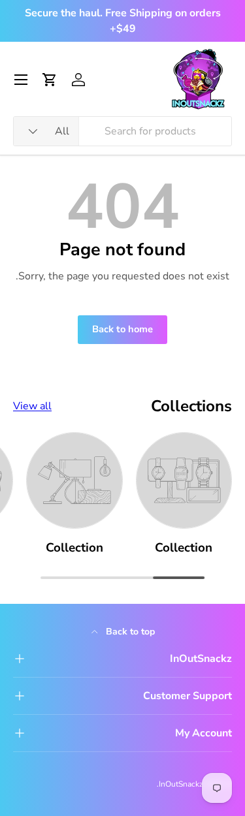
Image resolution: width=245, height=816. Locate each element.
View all (32, 406)
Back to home (122, 329)
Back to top (129, 631)
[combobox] (122, 131)
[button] (49, 79)
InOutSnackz (181, 784)
